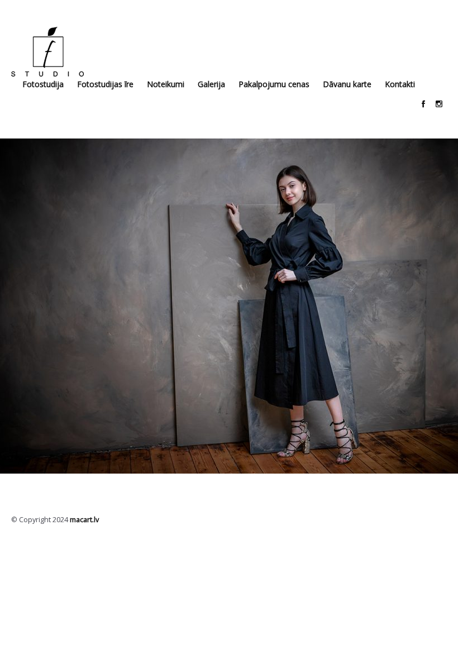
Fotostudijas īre (105, 84)
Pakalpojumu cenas (273, 84)
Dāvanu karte (347, 84)
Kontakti (400, 84)
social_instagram (439, 104)
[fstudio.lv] (47, 52)
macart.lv (84, 519)
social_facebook (423, 104)
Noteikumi (165, 84)
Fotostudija (43, 84)
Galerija (211, 84)
